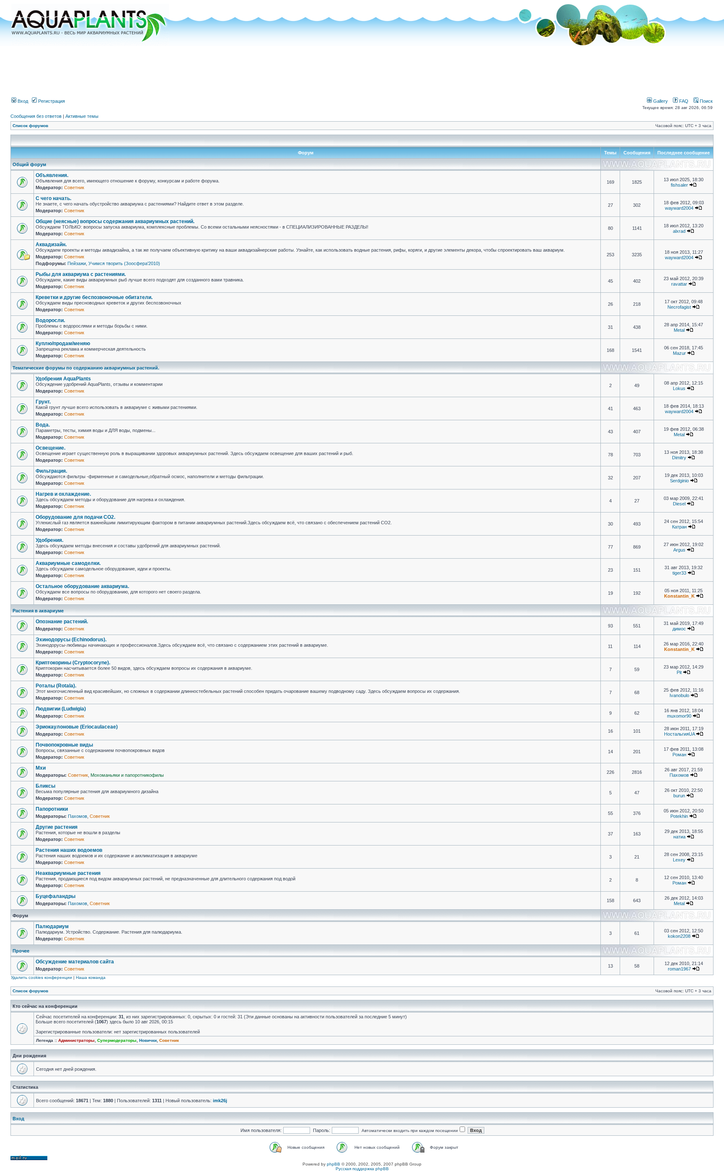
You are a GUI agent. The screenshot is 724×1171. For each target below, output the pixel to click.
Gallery (660, 101)
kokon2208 (679, 936)
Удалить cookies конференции (41, 977)
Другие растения (57, 827)
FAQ (683, 101)
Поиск (705, 101)
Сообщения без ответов (36, 116)
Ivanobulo (679, 695)
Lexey (679, 859)
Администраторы (76, 1040)
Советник (74, 187)
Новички (148, 1040)
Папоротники (52, 809)
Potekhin (679, 816)
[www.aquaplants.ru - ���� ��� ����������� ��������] (90, 44)
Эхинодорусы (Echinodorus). (71, 640)
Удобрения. (49, 540)
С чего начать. (53, 198)
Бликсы (45, 786)
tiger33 (679, 572)
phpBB (333, 1164)
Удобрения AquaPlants (63, 379)
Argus (679, 549)
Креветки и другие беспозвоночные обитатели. (94, 297)
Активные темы (81, 116)
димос (679, 628)
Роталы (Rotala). (56, 686)
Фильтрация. (51, 471)
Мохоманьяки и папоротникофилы (127, 775)
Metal (679, 330)
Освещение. (50, 448)
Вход (22, 101)
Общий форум (29, 164)
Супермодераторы (117, 1040)
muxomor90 (679, 715)
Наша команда (91, 977)
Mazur (679, 353)
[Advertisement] (362, 68)
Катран (679, 526)
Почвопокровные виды (64, 745)
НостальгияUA (679, 733)
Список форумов (30, 125)
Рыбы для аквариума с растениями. (81, 274)
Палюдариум (52, 926)
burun (679, 795)
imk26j (220, 1100)
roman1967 (679, 968)
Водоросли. (50, 320)
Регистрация (51, 101)
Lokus (679, 388)
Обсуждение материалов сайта (75, 962)
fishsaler (679, 184)
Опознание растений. (62, 622)
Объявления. (52, 175)
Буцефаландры (55, 896)
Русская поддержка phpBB (362, 1168)
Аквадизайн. (51, 244)
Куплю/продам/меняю (63, 343)
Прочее (21, 950)
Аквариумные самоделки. (68, 563)
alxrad (679, 231)
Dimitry (679, 457)
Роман (679, 754)
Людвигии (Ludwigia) (61, 709)
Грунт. (43, 402)
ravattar (679, 283)
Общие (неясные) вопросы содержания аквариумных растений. (115, 221)
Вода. (43, 425)
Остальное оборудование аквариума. (82, 586)
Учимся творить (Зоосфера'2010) (124, 263)
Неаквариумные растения (68, 873)
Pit (679, 672)
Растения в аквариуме (38, 610)
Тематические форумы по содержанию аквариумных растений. (86, 367)
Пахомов (679, 775)
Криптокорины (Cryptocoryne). (73, 663)
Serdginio (679, 480)
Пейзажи (76, 263)
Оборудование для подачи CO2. (75, 517)
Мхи (41, 768)
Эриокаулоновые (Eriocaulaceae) (77, 727)
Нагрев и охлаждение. (63, 494)
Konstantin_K (679, 596)
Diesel (679, 503)
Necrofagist (679, 307)
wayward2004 (679, 208)
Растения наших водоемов (69, 850)
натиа (679, 836)
